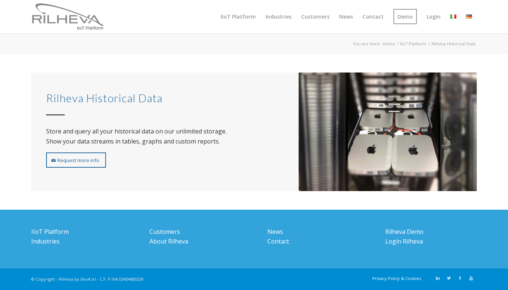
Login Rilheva (404, 241)
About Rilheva (168, 241)
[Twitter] (448, 278)
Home (389, 43)
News (275, 232)
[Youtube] (471, 278)
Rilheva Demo (404, 232)
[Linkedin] (437, 278)
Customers (164, 232)
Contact (278, 241)
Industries (45, 241)
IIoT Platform (413, 43)
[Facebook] (460, 278)
